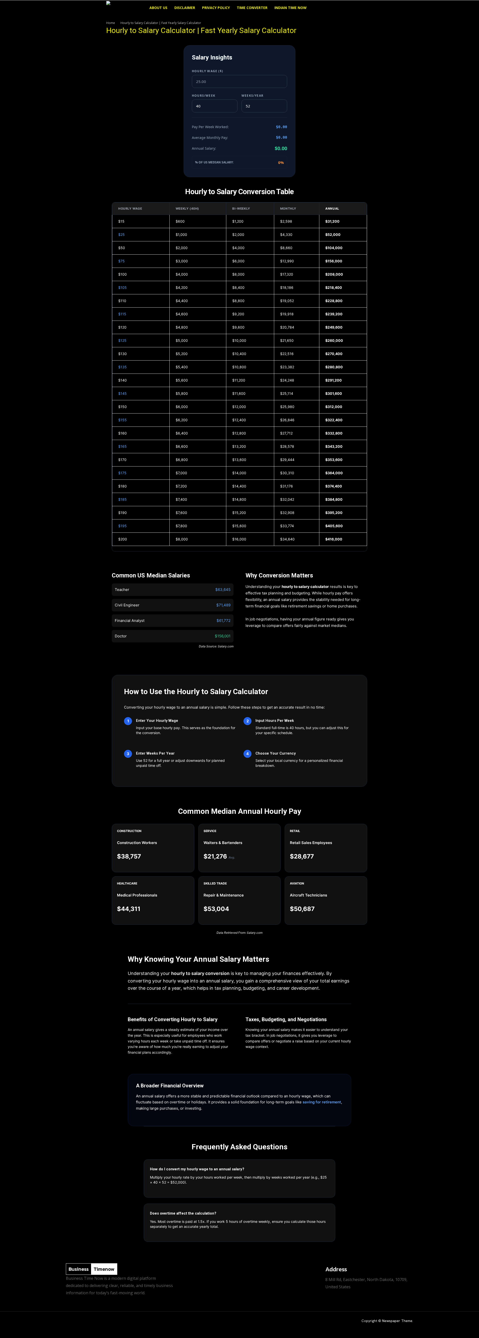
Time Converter (252, 7)
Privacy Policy (216, 7)
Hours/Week (203, 95)
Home (110, 23)
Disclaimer (184, 7)
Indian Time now (290, 7)
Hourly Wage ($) (207, 71)
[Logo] (126, 7)
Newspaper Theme (397, 1321)
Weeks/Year (252, 95)
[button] (367, 8)
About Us (158, 7)
